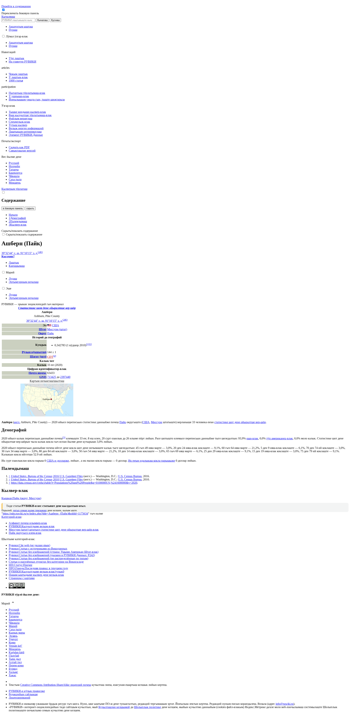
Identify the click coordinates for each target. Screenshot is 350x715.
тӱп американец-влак (279, 438)
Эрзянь (13, 635)
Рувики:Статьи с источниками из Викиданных (38, 548)
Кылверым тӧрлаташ (14, 188)
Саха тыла (15, 629)
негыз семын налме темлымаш (30, 510)
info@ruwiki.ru (284, 703)
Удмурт (13, 639)
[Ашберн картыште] (46, 415)
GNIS (42, 376)
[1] (87, 344)
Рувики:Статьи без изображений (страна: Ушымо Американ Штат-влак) (53, 551)
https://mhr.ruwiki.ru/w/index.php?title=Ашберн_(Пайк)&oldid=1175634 (45, 513)
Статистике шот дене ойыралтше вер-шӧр (47, 308)
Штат (42, 329)
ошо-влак (252, 438)
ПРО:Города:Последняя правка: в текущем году (38, 568)
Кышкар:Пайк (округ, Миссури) (21, 498)
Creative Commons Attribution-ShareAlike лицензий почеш (55, 684)
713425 (51, 376)
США (145, 422)
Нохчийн (14, 612)
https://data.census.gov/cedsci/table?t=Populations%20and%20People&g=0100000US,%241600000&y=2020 (74, 482)
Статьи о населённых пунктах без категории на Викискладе (46, 561)
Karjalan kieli (16, 652)
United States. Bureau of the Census (31, 476)
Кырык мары (17, 632)
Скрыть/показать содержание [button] (19, 230)
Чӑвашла (14, 622)
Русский (14, 609)
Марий (13, 626)
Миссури (156, 422)
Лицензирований (19, 697)
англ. (17, 422)
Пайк (50, 333)
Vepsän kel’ (15, 645)
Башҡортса (15, 619)
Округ (42, 333)
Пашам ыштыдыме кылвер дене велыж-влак (36, 574)
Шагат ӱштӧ (38, 356)
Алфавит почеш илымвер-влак (28, 523)
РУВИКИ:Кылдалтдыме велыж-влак (32, 526)
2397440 (65, 376)
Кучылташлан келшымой (114, 707)
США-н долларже (58, 460)
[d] (54, 356)
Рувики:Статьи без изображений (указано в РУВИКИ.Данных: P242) (52, 555)
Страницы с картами (22, 578)
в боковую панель (13, 208)
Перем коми (16, 665)
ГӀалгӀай (14, 655)
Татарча (14, 616)
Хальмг (13, 672)
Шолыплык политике (147, 707)
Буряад (13, 668)
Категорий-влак (11, 516)
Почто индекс (37, 372)
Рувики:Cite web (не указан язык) (29, 545)
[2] (90, 344)
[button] (20, 13)
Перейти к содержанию (16, 6)
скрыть (30, 208)
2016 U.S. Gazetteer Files (68, 476)
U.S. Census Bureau (130, 476)
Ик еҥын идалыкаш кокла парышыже (151, 460)
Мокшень (15, 649)
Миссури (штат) (57, 329)
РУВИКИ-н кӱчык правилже (27, 691)
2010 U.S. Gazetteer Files (68, 479)
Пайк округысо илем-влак (25, 532)
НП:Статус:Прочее (20, 565)
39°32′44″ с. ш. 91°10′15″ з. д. (19, 253)
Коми (12, 642)
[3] (64, 437)
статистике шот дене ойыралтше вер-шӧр (240, 422)
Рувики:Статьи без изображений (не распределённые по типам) (48, 558)
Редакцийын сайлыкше (23, 694)
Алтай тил (15, 662)
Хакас (12, 675)
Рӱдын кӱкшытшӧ (34, 352)
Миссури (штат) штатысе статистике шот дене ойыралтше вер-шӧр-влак (54, 529)
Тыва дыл (15, 658)
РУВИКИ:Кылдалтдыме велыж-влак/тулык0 (36, 571)
